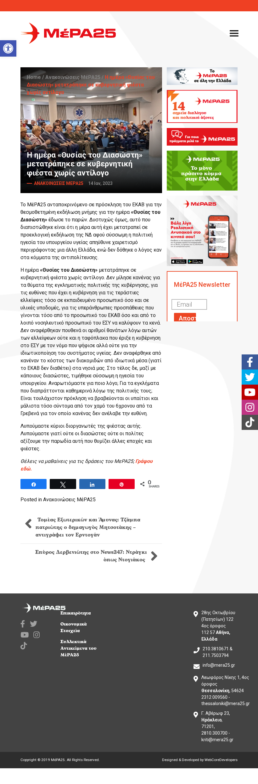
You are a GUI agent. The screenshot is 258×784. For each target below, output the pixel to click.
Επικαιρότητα (75, 613)
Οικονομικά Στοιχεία (73, 627)
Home (34, 77)
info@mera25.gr (219, 665)
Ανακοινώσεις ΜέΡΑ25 (72, 77)
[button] (8, 48)
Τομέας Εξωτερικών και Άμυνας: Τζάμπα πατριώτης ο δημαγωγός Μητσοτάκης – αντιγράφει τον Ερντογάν (88, 527)
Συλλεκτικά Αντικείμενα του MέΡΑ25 (78, 648)
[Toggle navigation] (234, 33)
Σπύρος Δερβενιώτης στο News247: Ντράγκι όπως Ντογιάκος (91, 556)
